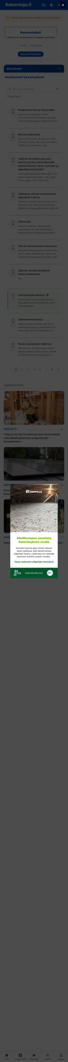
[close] (63, 5)
